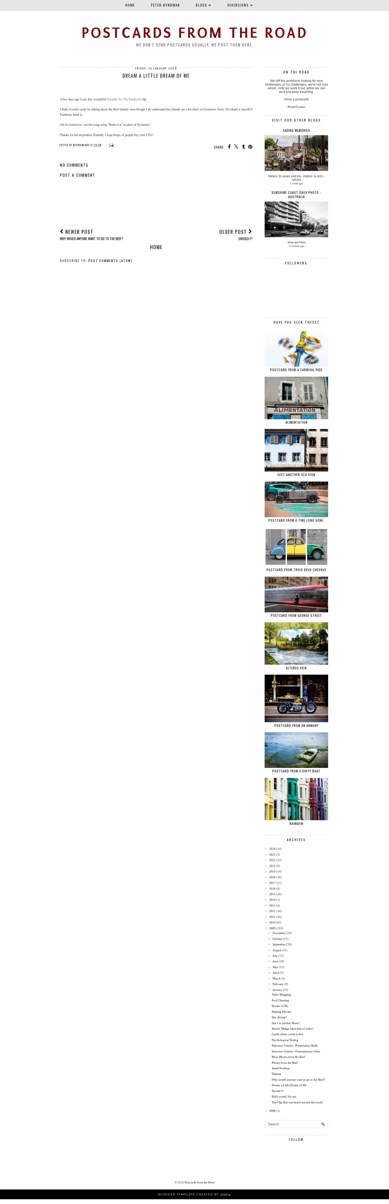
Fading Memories (296, 130)
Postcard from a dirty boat (296, 771)
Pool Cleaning (280, 1000)
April (276, 972)
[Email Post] (111, 145)
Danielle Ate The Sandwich (124, 99)
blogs (201, 5)
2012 (272, 911)
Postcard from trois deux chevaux (296, 569)
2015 (272, 894)
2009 (272, 928)
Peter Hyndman (165, 5)
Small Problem (281, 1068)
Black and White (296, 242)
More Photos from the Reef (288, 1056)
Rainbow (297, 823)
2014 (272, 899)
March (277, 978)
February (278, 984)
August (277, 950)
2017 (272, 882)
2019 (272, 871)
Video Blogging (281, 994)
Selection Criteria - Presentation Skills (295, 1045)
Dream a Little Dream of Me (289, 1085)
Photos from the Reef (285, 1062)
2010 (272, 922)
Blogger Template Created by (194, 1194)
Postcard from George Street (296, 615)
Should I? (278, 1091)
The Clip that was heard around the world (297, 1102)
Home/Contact (296, 106)
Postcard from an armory (296, 725)
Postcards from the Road (195, 33)
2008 (272, 1110)
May (275, 967)
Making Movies (281, 1011)
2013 (272, 905)
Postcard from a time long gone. (296, 520)
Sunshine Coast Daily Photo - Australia (296, 194)
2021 (272, 865)
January (277, 989)
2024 (272, 848)
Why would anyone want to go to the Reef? (298, 1079)
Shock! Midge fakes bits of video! (293, 1028)
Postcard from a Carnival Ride (296, 369)
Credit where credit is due (287, 1034)
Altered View (296, 668)
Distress (276, 1073)
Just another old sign (296, 474)
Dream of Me (280, 1005)
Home (130, 5)
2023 (272, 854)
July (275, 955)
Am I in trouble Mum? (286, 1023)
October (277, 938)
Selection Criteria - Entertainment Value (296, 1051)
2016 (272, 888)
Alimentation (296, 422)
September (279, 944)
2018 (272, 877)
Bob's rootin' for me (284, 1096)
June (275, 961)
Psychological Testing (285, 1040)
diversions (238, 5)
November (279, 933)
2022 (272, 860)
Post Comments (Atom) (110, 260)
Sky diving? (279, 1017)
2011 (272, 916)
